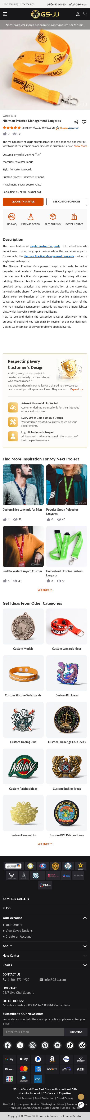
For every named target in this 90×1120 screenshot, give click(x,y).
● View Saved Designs (17, 931)
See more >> (45, 590)
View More (80, 146)
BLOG (6, 908)
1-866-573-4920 (18, 980)
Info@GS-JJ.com (55, 980)
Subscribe (75, 1032)
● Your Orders (12, 925)
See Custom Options (66, 201)
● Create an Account (17, 936)
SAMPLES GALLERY (16, 899)
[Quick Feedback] (81, 1105)
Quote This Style (23, 201)
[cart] (84, 14)
